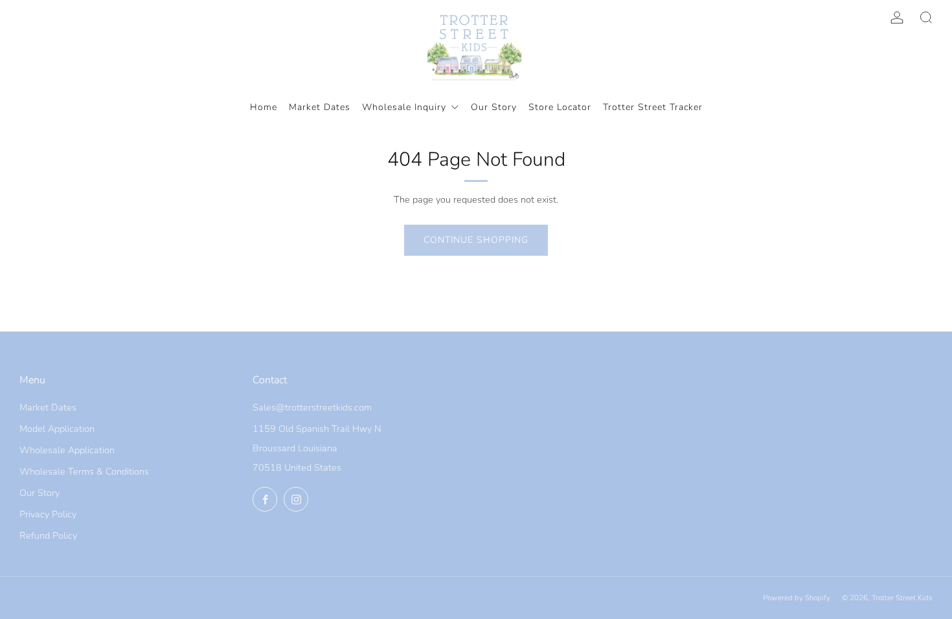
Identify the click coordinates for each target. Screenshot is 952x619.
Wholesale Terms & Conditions (84, 471)
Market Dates (47, 407)
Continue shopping (476, 240)
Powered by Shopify (796, 597)
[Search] (926, 17)
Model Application (57, 428)
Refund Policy (48, 535)
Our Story (39, 492)
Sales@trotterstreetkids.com (312, 407)
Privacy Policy (47, 514)
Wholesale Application (67, 450)
